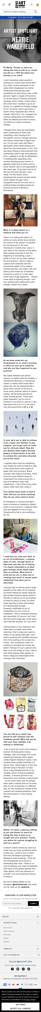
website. (25, 887)
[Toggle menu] (4, 5)
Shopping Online (10, 923)
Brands (5, 938)
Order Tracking (8, 931)
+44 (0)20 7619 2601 (30, 979)
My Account (7, 927)
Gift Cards (7, 934)
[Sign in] (32, 5)
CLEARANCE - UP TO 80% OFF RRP (20, 17)
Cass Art (5, 916)
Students (6, 941)
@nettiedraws (20, 885)
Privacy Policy (30, 999)
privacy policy (16, 908)
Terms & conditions (24, 908)
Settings (20, 1004)
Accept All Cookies (20, 1008)
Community (7, 949)
